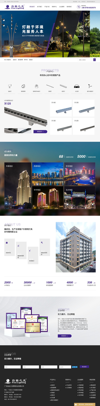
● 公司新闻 (68, 387)
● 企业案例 (93, 395)
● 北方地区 (81, 395)
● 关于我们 (93, 387)
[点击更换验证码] (74, 367)
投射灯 (15, 60)
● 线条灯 (52, 395)
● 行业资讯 (68, 385)
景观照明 (20, 60)
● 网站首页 (93, 385)
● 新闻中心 (93, 392)
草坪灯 (26, 60)
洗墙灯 (31, 60)
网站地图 (75, 1)
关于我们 (39, 6)
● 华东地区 (81, 390)
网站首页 (32, 6)
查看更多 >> (40, 131)
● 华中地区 (81, 392)
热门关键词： (8, 60)
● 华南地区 (81, 385)
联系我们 (84, 1)
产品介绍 (46, 6)
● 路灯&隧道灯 (54, 400)
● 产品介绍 (93, 390)
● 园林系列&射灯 (54, 390)
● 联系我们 (93, 397)
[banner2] (50, 34)
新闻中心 (54, 6)
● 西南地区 (81, 387)
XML (79, 1)
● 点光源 (52, 397)
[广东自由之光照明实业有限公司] (14, 7)
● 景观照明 (53, 387)
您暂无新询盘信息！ (91, 1)
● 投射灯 (52, 385)
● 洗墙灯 (52, 392)
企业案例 (61, 6)
